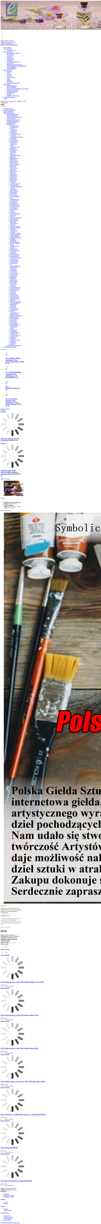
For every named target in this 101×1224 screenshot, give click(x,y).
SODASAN (14, 317)
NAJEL (13, 286)
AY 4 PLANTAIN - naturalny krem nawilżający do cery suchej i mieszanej (11, 401)
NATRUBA (14, 290)
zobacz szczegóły (5, 955)
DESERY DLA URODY (13, 53)
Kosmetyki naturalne (9, 97)
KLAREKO (14, 256)
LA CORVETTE (15, 257)
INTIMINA (13, 249)
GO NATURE (10, 59)
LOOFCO (13, 270)
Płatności (6, 1209)
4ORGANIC (14, 125)
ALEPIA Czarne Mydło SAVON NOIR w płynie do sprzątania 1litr (9, 472)
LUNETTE (13, 274)
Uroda (8, 78)
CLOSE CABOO (15, 183)
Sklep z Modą (7, 1220)
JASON (13, 252)
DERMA (13, 192)
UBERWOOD (14, 332)
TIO (12, 328)
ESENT (13, 215)
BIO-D (13, 169)
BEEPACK (13, 162)
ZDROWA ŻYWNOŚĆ (13, 95)
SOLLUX (13, 320)
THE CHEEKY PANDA (14, 326)
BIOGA (13, 172)
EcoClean (13, 202)
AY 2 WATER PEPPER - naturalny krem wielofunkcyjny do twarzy (13, 374)
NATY (13, 291)
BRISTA (13, 181)
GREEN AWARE (15, 235)
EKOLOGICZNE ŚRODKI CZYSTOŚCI (18, 88)
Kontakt (6, 1203)
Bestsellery (9, 71)
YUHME (13, 342)
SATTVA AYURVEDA (14, 312)
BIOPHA (13, 176)
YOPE (13, 338)
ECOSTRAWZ (15, 206)
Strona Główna (7, 47)
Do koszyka (10, 986)
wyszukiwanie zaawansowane (8, 42)
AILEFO (13, 131)
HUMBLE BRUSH (13, 239)
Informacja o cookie (9, 1196)
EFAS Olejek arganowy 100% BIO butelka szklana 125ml (19, 1015)
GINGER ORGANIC (14, 230)
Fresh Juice (10, 57)
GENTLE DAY (15, 226)
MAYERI (13, 279)
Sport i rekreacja (11, 77)
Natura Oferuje (7, 70)
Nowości (9, 76)
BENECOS (13, 165)
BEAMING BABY (13, 152)
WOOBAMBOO (11, 69)
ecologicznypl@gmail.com (14, 502)
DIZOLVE (13, 193)
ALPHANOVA (15, 134)
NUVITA (13, 294)
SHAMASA (14, 314)
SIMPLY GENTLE (15, 315)
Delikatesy (9, 74)
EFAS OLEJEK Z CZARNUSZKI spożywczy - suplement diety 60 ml (23, 1114)
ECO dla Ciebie (8, 49)
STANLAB (13, 322)
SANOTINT (10, 63)
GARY (12, 225)
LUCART (13, 271)
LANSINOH (14, 261)
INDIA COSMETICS (14, 245)
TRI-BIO (13, 331)
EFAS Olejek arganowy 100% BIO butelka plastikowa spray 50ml (22, 982)
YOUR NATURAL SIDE (15, 340)
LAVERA (13, 263)
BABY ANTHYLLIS (14, 146)
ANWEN (13, 138)
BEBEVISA (14, 158)
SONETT (13, 321)
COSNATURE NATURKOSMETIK (16, 186)
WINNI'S (13, 337)
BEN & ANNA (15, 164)
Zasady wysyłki (8, 1210)
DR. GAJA (13, 195)
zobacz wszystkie (5, 409)
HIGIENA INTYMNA (13, 90)
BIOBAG (13, 171)
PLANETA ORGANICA (13, 61)
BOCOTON (14, 179)
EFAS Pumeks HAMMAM (9, 1148)
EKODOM (10, 56)
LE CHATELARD (15, 265)
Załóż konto (9, 43)
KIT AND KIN (14, 254)
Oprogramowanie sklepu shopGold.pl (10, 1222)
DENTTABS (14, 191)
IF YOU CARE (15, 243)
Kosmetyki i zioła (8, 51)
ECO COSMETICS (14, 198)
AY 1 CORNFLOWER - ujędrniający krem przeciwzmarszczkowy (13, 360)
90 (15, 938)
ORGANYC (14, 297)
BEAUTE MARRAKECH (15, 154)
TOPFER (13, 330)
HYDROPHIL (15, 242)
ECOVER (13, 208)
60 (14, 938)
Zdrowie (9, 80)
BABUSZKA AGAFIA (13, 143)
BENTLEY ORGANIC (13, 167)
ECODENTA (14, 203)
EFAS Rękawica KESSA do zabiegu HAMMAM (16, 1181)
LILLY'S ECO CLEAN (14, 268)
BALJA (13, 148)
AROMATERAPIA (12, 86)
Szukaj (5, 98)
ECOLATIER (10, 54)
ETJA (12, 216)
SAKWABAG (14, 308)
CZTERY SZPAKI (13, 188)
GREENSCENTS (15, 237)
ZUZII (12, 344)
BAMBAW (14, 149)
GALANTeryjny (8, 1218)
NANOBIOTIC (15, 287)
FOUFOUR (14, 220)
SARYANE (13, 310)
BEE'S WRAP (14, 161)
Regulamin (6, 1194)
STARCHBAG (14, 324)
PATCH (13, 300)
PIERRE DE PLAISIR (13, 305)
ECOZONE (14, 209)
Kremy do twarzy (11, 50)
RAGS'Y (13, 307)
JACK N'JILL (14, 250)
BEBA (13, 157)
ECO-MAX (14, 201)
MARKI (9, 94)
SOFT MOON (14, 318)
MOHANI (13, 281)
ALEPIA (13, 132)
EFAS (12, 210)
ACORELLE (14, 127)
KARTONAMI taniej (12, 91)
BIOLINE (13, 175)
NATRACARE (15, 288)
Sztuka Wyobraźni (8, 1217)
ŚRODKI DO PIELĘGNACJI (14, 64)
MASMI (13, 277)
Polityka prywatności (9, 1195)
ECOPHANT (14, 205)
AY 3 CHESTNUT (9, 387)
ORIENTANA (15, 298)
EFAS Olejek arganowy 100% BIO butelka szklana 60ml (19, 1048)
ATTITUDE (14, 141)
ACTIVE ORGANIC (13, 129)
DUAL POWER (15, 196)
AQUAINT (13, 140)
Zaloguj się (3, 43)
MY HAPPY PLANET (13, 283)
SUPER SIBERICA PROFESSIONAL (17, 66)
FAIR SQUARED (15, 218)
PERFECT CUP (15, 301)
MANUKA (13, 276)
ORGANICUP (14, 296)
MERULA (13, 280)
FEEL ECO (14, 219)
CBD (8, 73)
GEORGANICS (15, 227)
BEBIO (13, 159)
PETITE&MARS (15, 303)
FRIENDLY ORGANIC (14, 222)
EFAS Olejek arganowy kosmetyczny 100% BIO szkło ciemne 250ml (23, 1081)
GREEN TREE (14, 236)
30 (12, 938)
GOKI (12, 232)
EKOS (13, 212)
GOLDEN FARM (15, 233)
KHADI (13, 253)
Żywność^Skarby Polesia (13, 83)
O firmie (6, 1202)
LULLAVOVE (14, 273)
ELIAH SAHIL (15, 213)
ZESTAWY (10, 81)
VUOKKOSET (15, 335)
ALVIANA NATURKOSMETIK (16, 136)
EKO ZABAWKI (11, 87)
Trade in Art (7, 1215)
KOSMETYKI (11, 93)
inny (12, 247)
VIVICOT (13, 334)
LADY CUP (14, 259)
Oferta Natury (7, 84)
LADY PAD (14, 260)
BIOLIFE (13, 174)
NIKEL (13, 293)
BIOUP (13, 178)
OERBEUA (10, 60)
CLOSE (13, 182)
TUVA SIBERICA (11, 67)
